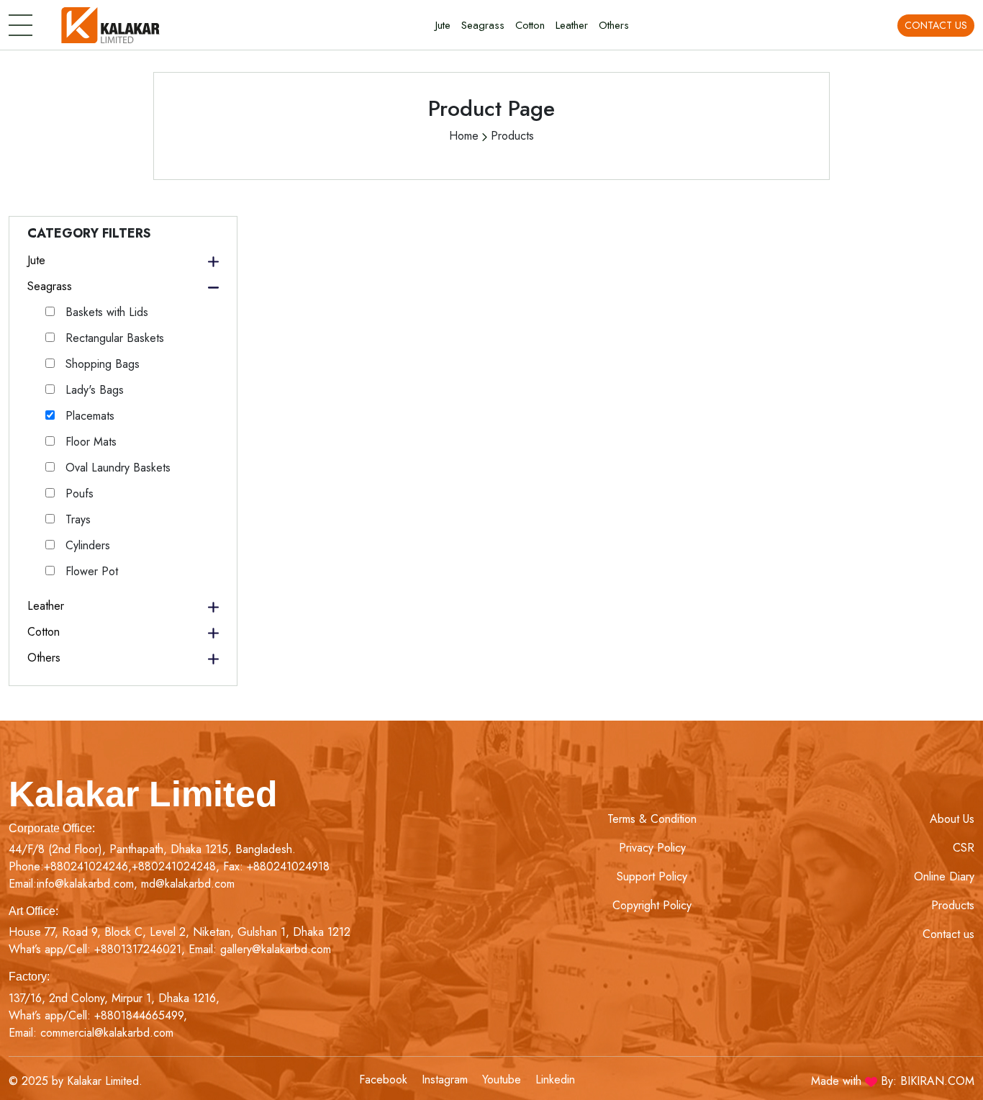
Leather (572, 25)
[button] (123, 260)
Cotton (530, 25)
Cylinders (86, 545)
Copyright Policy (652, 905)
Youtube (501, 1079)
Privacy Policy (652, 847)
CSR (963, 847)
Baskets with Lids (105, 312)
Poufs (78, 493)
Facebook (383, 1079)
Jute (442, 25)
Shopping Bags (101, 364)
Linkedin (555, 1079)
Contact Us (936, 25)
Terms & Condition (652, 819)
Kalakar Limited (143, 794)
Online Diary (944, 876)
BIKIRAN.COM (937, 1081)
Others (614, 25)
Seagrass (482, 25)
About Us (952, 819)
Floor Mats (89, 441)
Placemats (88, 415)
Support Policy (652, 876)
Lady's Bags (93, 390)
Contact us (948, 934)
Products (952, 905)
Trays (76, 519)
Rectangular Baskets (113, 338)
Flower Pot (90, 571)
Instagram (445, 1079)
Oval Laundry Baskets (116, 467)
